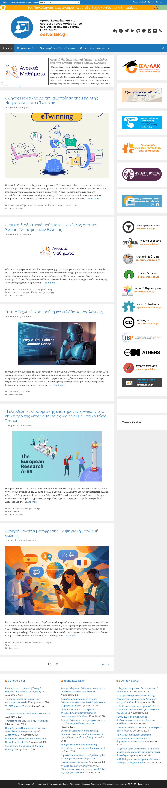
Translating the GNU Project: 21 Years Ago (27, 720)
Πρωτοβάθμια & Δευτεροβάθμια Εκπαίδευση (34, 205)
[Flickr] (155, 31)
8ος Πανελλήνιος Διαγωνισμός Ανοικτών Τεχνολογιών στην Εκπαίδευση (83, 7)
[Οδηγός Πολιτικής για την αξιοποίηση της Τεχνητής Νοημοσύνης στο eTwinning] (57, 177)
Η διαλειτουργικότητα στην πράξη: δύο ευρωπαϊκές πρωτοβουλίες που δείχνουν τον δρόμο (138, 709)
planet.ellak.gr (16, 680)
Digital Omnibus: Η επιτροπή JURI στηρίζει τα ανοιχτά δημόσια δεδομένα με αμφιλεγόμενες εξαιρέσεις (83, 758)
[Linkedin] (132, 31)
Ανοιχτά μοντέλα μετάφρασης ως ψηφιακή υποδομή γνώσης (51, 533)
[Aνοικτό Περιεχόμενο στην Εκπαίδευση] (44, 27)
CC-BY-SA (132, 784)
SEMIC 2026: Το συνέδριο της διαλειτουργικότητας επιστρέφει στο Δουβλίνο (136, 720)
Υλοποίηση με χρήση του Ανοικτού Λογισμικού (38, 784)
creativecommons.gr (17, 2)
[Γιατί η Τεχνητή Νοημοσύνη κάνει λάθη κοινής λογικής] (57, 363)
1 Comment (13, 648)
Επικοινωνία (143, 784)
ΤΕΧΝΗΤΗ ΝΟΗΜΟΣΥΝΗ (66, 205)
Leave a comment (15, 208)
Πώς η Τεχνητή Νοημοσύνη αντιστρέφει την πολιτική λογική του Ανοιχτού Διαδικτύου (26, 731)
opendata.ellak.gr (74, 680)
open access (13, 645)
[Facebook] (121, 31)
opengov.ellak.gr (129, 680)
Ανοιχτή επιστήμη (46, 292)
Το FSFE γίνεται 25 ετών (17, 706)
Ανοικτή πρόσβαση (16, 508)
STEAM (11, 205)
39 (57, 664)
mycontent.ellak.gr (31, 2)
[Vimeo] (149, 31)
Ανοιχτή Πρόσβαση (43, 289)
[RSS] (160, 31)
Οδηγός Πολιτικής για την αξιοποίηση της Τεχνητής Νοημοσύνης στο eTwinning (51, 100)
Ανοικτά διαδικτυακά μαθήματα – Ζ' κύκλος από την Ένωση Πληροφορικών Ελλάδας (79, 61)
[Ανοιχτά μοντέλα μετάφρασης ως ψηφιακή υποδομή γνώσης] (57, 614)
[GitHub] (138, 31)
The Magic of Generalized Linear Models (26, 713)
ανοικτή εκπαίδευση (28, 292)
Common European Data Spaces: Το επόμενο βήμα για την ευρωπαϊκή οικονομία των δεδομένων (79, 713)
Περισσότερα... (26, 87)
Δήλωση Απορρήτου (92, 784)
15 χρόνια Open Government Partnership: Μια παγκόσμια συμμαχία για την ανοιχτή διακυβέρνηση (138, 752)
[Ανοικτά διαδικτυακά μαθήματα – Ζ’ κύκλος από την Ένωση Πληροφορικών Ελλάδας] (57, 261)
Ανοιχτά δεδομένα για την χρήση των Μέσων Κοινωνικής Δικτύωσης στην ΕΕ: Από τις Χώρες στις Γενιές (83, 769)
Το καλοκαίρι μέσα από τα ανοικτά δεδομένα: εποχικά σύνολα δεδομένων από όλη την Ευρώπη (83, 702)
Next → (105, 664)
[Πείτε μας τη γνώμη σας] (115, 31)
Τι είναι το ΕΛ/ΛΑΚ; (139, 2)
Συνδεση (159, 2)
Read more (93, 198)
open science (13, 292)
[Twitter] (127, 31)
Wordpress (63, 784)
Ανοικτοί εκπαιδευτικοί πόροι (21, 289)
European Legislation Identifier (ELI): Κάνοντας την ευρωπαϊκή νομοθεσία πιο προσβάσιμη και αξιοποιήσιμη (82, 734)
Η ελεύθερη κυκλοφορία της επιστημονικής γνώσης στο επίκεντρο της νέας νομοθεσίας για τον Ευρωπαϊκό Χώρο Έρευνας (55, 416)
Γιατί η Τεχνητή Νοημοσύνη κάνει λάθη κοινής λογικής (54, 311)
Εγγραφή (151, 2)
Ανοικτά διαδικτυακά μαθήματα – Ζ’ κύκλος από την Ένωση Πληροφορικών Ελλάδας (51, 227)
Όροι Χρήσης (75, 784)
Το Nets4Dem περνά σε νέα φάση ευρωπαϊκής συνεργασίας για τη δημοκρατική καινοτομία (134, 738)
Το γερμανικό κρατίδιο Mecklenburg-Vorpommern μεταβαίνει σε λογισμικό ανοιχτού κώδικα (136, 699)
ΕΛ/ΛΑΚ (6, 2)
